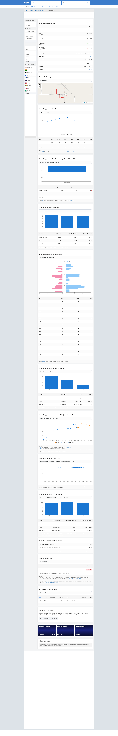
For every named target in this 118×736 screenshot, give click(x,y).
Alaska (27, 49)
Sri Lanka (28, 85)
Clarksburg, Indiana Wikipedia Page (49, 618)
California (27, 56)
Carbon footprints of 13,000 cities (80, 533)
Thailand (28, 80)
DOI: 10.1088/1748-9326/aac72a (57, 535)
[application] (65, 126)
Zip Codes (28, 23)
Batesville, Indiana (29, 33)
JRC (43, 151)
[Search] (87, 3)
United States (38, 10)
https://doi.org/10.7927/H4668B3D (52, 582)
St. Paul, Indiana (29, 38)
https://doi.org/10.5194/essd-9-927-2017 (57, 451)
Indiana (43, 10)
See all (27, 41)
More (27, 59)
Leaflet (84, 102)
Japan (27, 88)
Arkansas (27, 54)
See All (27, 61)
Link (41, 449)
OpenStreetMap (90, 102)
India (27, 70)
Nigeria (27, 91)
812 (91, 56)
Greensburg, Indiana (30, 31)
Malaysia (28, 83)
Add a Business (67, 6)
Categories (58, 6)
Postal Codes (51, 6)
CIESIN (43, 247)
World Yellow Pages (29, 10)
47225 (90, 69)
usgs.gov (90, 600)
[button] (39, 85)
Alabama (27, 46)
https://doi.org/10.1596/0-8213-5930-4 (74, 578)
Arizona (27, 51)
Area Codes (42, 6)
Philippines (28, 78)
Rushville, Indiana (29, 36)
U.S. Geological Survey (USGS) (48, 604)
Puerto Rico (28, 75)
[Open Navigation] (92, 2)
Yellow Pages (34, 6)
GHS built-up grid (70, 151)
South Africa (28, 72)
